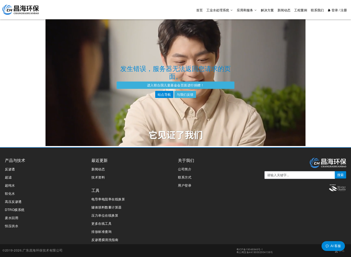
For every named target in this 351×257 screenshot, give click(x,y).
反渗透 (10, 169)
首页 (199, 10)
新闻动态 (283, 10)
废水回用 (11, 217)
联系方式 (184, 177)
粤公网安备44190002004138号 (254, 252)
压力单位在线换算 (104, 215)
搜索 (340, 174)
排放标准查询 (101, 231)
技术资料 (98, 177)
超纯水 (10, 185)
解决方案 (267, 10)
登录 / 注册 (339, 10)
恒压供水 (11, 226)
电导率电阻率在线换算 (108, 199)
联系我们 (317, 10)
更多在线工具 (101, 223)
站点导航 (164, 94)
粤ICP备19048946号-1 (249, 249)
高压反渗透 (13, 201)
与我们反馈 (185, 94)
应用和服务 (245, 10)
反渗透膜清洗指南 (104, 239)
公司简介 (184, 169)
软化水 (10, 193)
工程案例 (300, 10)
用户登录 (184, 185)
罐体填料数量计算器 (106, 207)
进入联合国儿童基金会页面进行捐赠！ (175, 85)
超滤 (8, 177)
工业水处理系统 (218, 10)
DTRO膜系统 (15, 209)
